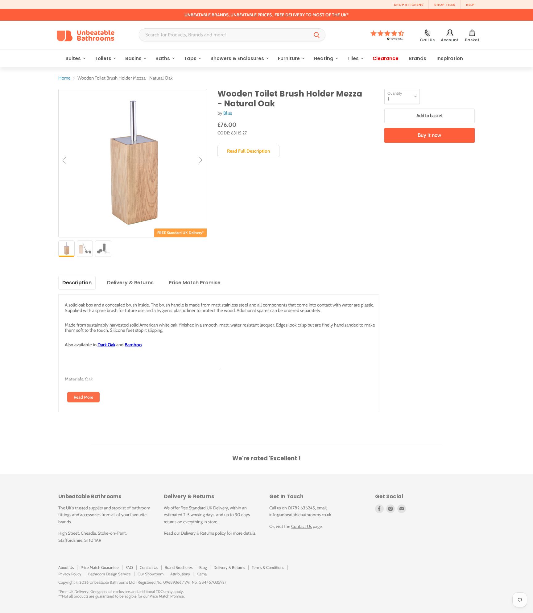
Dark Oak (106, 345)
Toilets (104, 58)
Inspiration (449, 58)
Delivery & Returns (197, 533)
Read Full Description (248, 151)
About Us (66, 567)
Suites (73, 58)
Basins (134, 58)
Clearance (386, 58)
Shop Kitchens (409, 4)
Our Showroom (150, 573)
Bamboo (133, 345)
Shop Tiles (445, 4)
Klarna (201, 573)
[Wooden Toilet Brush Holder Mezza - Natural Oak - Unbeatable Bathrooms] (66, 249)
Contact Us (301, 526)
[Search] (316, 35)
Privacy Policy (69, 573)
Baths (163, 58)
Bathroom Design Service (109, 573)
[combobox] (223, 35)
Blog (203, 567)
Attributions (180, 573)
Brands (417, 58)
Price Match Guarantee (100, 567)
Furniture (289, 58)
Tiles (353, 58)
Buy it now (429, 135)
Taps (191, 58)
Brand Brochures (178, 567)
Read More (83, 397)
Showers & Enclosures (237, 58)
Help (470, 4)
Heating (324, 58)
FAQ (129, 567)
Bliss (227, 113)
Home (64, 78)
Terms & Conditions (268, 567)
